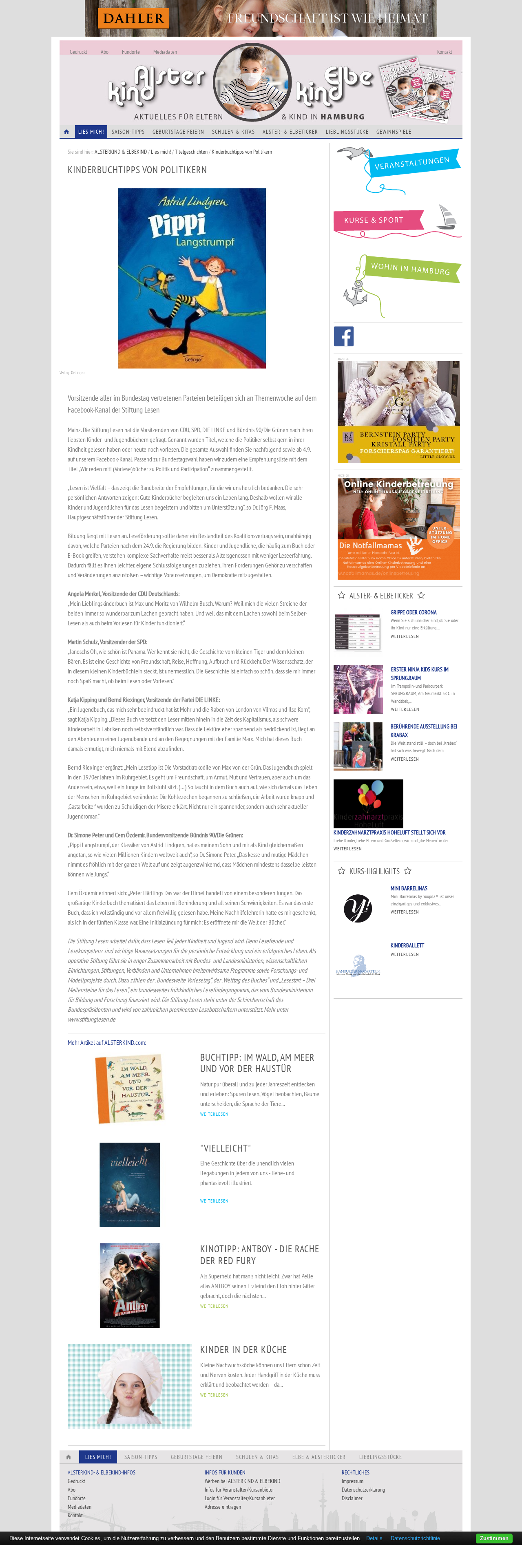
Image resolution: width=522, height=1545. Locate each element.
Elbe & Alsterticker (319, 1457)
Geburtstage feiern (178, 131)
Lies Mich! (91, 131)
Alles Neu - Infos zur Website (194, 73)
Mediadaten (165, 51)
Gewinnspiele (393, 131)
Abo (104, 51)
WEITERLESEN (214, 1114)
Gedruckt (78, 51)
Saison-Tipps (128, 131)
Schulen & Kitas (233, 131)
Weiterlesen (405, 636)
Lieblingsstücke (347, 131)
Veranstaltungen (398, 174)
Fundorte (131, 51)
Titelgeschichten (191, 151)
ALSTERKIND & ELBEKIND (121, 151)
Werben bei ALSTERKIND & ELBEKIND (242, 1481)
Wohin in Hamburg (398, 284)
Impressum (352, 1481)
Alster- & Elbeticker (290, 131)
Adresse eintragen (223, 1506)
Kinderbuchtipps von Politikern (242, 151)
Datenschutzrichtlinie (415, 1538)
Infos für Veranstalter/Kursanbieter (239, 1489)
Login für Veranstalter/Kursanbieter (240, 1498)
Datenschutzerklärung (363, 1489)
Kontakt (444, 51)
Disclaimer (352, 1498)
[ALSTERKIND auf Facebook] (344, 338)
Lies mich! (161, 151)
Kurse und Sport (398, 226)
